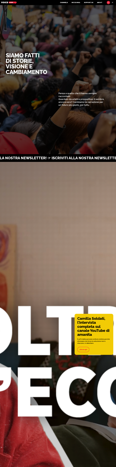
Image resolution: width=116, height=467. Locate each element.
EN (108, 2)
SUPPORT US (88, 2)
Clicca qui (83, 349)
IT (112, 2)
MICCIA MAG (76, 2)
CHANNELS (64, 2)
